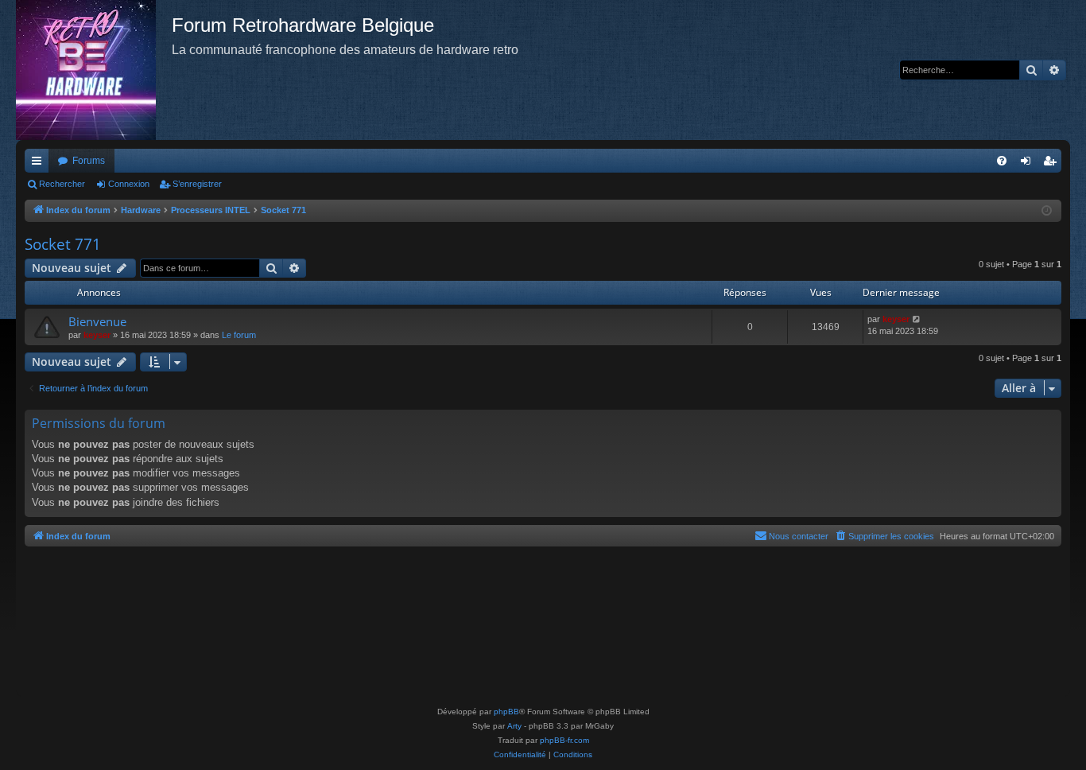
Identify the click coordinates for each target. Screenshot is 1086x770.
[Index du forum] (94, 70)
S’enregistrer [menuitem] (1052, 164)
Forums (88, 160)
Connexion (128, 184)
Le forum (239, 335)
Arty (514, 725)
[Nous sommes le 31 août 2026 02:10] (1046, 211)
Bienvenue (97, 321)
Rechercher (62, 184)
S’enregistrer (197, 184)
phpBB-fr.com (564, 740)
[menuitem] (1002, 161)
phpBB (506, 711)
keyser (97, 335)
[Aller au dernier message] (917, 319)
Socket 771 (63, 244)
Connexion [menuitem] (1029, 164)
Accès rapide (39, 164)
